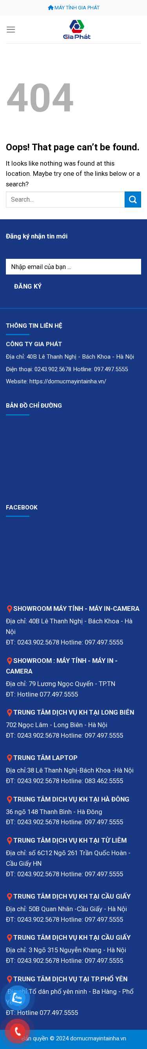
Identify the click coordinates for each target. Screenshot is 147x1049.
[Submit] (133, 199)
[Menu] (11, 30)
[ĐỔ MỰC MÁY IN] (77, 29)
